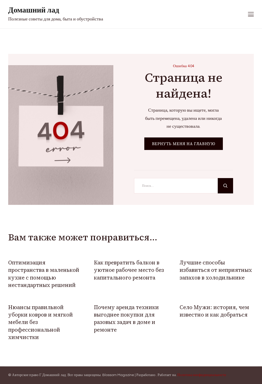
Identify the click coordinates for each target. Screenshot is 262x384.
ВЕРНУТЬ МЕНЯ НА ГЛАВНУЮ (183, 143)
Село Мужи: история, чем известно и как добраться (214, 311)
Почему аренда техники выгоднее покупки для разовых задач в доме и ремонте (126, 318)
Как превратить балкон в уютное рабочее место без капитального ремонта (129, 270)
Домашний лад (33, 10)
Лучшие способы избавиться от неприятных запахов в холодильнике (216, 270)
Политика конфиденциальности (201, 375)
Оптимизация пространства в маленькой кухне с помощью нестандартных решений (43, 274)
